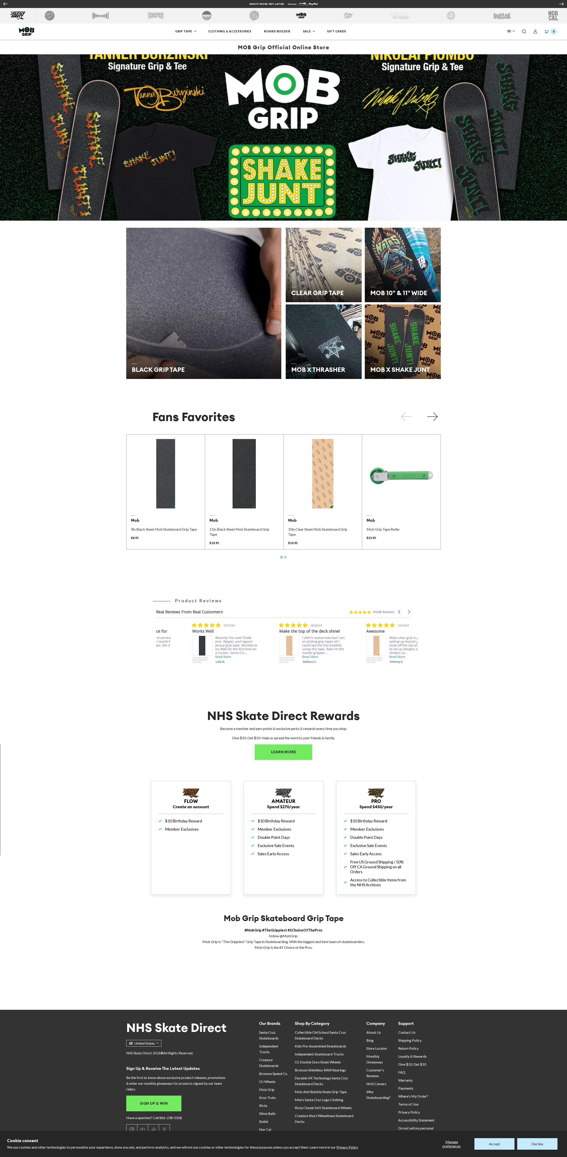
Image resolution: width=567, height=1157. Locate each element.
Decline (537, 1144)
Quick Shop (165, 503)
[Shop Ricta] (400, 16)
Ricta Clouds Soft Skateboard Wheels (323, 1108)
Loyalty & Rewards (412, 1056)
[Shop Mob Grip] (301, 16)
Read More (187, 657)
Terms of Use (408, 1104)
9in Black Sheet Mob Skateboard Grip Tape (164, 529)
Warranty (405, 1080)
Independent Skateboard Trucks (319, 1054)
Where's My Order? (413, 1096)
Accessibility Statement (416, 1120)
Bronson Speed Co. (273, 1073)
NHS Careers (376, 1084)
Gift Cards (336, 31)
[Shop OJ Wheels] (254, 16)
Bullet (263, 1121)
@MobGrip (288, 936)
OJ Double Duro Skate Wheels (318, 1062)
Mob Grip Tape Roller (383, 529)
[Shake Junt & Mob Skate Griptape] (283, 137)
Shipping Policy (409, 1040)
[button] (524, 31)
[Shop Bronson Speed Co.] (207, 16)
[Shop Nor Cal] (553, 16)
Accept (494, 1144)
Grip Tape (183, 31)
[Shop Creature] (156, 16)
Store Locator (376, 1048)
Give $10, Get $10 (412, 1064)
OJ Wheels (267, 1081)
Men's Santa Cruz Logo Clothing (319, 1100)
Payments (405, 1088)
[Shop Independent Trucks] (100, 16)
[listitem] (189, 650)
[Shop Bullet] (502, 16)
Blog (370, 1040)
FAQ (401, 1072)
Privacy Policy (347, 1147)
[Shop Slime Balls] (451, 16)
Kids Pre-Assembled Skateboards (320, 1046)
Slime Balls (267, 1113)
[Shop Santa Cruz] (49, 16)
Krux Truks (267, 1097)
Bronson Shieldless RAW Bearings (320, 1070)
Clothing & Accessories (229, 31)
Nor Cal (265, 1129)
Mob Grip (266, 1089)
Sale (307, 31)
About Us (373, 1032)
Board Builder (277, 31)
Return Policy (408, 1048)
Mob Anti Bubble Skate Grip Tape (321, 1092)
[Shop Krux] (348, 16)
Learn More (291, 752)
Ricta (263, 1105)
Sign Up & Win (154, 1103)
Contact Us (407, 1032)
